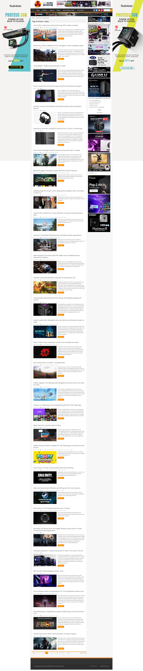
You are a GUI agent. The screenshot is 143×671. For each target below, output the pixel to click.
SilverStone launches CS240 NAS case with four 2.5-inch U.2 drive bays (57, 129)
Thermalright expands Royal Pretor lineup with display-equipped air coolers (57, 299)
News (38, 10)
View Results (99, 112)
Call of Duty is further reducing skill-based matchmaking (53, 468)
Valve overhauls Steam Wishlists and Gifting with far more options (56, 488)
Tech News (67, 172)
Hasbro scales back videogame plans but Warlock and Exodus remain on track (58, 321)
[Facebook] (94, 10)
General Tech (44, 110)
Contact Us (102, 666)
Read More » (61, 38)
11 (49, 653)
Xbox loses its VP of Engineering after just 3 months (51, 508)
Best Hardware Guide (68, 10)
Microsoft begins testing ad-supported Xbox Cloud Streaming (55, 171)
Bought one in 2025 (94, 103)
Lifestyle (51, 195)
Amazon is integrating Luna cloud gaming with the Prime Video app (57, 405)
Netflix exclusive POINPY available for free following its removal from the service (58, 447)
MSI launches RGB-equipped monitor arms (48, 571)
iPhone (54, 449)
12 (52, 653)
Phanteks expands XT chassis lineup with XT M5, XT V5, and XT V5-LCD (58, 551)
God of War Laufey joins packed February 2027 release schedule (55, 25)
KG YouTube (80, 10)
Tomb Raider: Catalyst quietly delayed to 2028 (49, 66)
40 (62, 653)
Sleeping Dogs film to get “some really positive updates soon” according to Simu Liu (58, 192)
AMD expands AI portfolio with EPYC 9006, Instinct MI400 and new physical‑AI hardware (56, 256)
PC (50, 490)
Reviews (44, 10)
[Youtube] (99, 10)
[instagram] (96, 666)
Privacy (107, 666)
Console (42, 172)
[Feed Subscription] (85, 21)
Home (33, 10)
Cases (42, 88)
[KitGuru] (44, 3)
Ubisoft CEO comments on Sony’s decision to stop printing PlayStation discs (58, 214)
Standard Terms (60, 666)
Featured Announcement (46, 68)
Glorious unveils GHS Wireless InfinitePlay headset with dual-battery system (57, 107)
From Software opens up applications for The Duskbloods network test (58, 591)
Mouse (42, 532)
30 (59, 653)
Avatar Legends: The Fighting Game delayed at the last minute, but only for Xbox (58, 384)
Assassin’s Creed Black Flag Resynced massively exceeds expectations (57, 235)
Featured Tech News (45, 27)
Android (42, 449)
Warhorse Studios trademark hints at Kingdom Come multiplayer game (58, 46)
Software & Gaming (54, 27)
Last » (68, 653)
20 (57, 653)
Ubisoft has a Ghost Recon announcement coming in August (54, 634)
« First (34, 653)
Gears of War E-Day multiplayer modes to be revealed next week (56, 342)
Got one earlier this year (95, 102)
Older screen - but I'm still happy (97, 107)
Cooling (42, 302)
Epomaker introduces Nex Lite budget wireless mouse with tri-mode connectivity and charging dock (57, 529)
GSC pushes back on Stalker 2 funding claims (49, 363)
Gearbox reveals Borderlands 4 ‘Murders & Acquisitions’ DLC (54, 278)
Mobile (58, 10)
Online (55, 172)
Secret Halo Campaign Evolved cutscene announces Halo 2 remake (56, 150)
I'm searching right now (95, 100)
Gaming (52, 10)
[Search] (111, 10)
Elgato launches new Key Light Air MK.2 (47, 425)
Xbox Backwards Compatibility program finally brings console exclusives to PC (58, 612)
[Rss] (90, 666)
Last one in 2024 (93, 105)
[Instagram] (102, 10)
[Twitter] (97, 10)
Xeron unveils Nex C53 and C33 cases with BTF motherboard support (57, 86)
